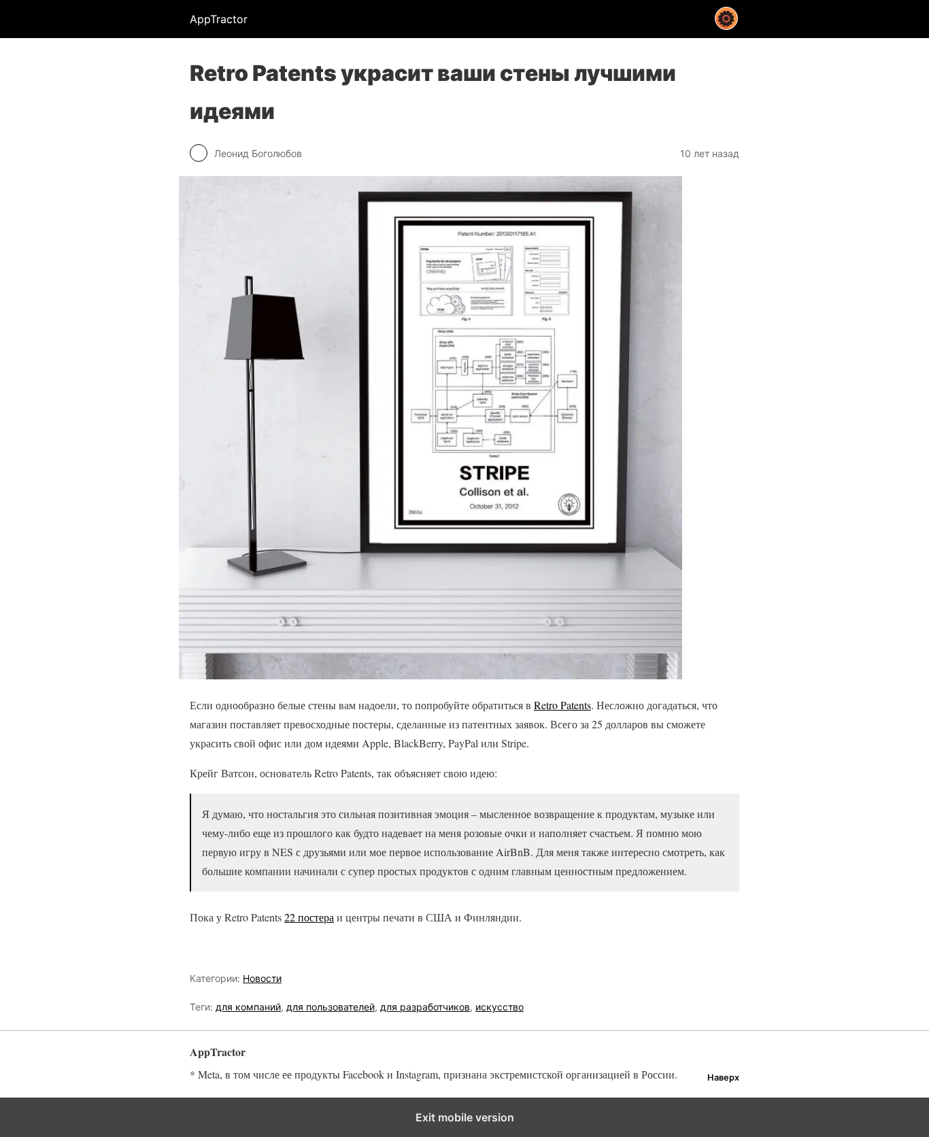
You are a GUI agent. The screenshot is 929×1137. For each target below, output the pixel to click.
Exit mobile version (465, 1117)
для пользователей (330, 1007)
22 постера (309, 917)
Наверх (723, 1077)
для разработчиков (425, 1007)
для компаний (248, 1007)
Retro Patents (562, 705)
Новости (262, 978)
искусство (499, 1007)
